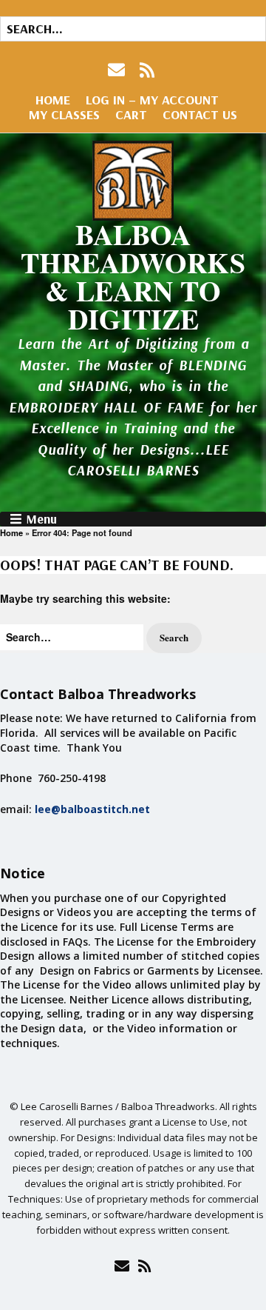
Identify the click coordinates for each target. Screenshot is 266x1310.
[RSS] (147, 70)
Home (52, 99)
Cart (131, 114)
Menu (41, 519)
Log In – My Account (152, 99)
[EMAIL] (118, 70)
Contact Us (200, 114)
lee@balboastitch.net (92, 809)
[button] (174, 638)
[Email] (121, 1265)
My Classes (64, 114)
